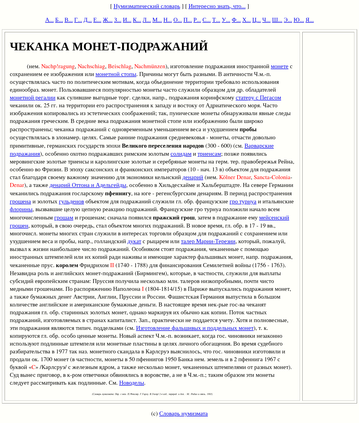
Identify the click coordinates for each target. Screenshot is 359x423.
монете (279, 66)
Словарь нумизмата (183, 413)
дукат (134, 241)
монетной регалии (32, 97)
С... (206, 19)
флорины (21, 209)
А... (49, 19)
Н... (167, 19)
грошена (20, 201)
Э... (288, 19)
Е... (97, 19)
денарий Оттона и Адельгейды (88, 185)
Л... (147, 19)
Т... (216, 19)
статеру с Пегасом (258, 97)
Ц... (256, 19)
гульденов (71, 201)
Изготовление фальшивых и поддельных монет (194, 328)
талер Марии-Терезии (208, 241)
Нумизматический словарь (147, 6)
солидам (180, 153)
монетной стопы (115, 74)
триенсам (209, 153)
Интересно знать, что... (217, 6)
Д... (88, 19)
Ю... (299, 19)
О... (177, 19)
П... (187, 19)
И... (127, 19)
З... (117, 19)
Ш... (277, 19)
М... (157, 19)
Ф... (236, 19)
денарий (192, 177)
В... (68, 19)
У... (226, 19)
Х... (246, 19)
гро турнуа (243, 201)
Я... (310, 19)
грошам (63, 217)
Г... (78, 19)
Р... (197, 19)
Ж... (108, 19)
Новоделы (131, 382)
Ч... (266, 19)
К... (137, 19)
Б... (59, 19)
